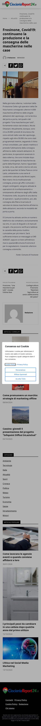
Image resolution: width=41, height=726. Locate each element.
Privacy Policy (22, 364)
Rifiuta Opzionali (20, 374)
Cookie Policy (10, 364)
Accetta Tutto (21, 379)
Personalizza (20, 370)
